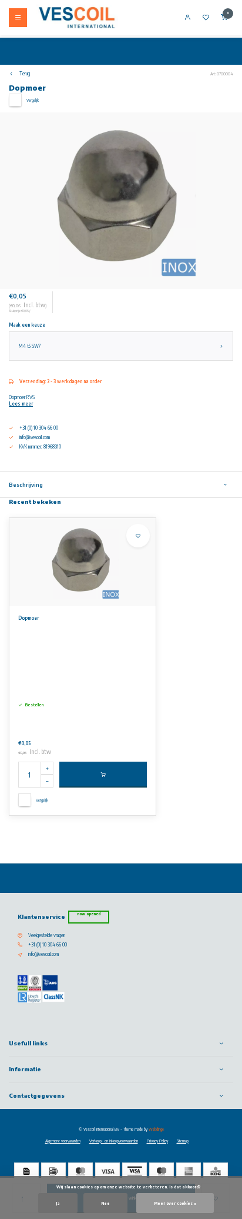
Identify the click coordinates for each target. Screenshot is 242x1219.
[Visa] (107, 1171)
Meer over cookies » (175, 1203)
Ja (58, 1203)
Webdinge (156, 1129)
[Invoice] (26, 1171)
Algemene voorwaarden (62, 1140)
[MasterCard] (80, 1171)
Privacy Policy (157, 1140)
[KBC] (215, 1171)
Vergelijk (32, 100)
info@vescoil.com (34, 437)
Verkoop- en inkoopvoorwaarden (113, 1140)
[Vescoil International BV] (77, 17)
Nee (105, 1203)
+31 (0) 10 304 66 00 (47, 945)
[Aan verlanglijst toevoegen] (138, 535)
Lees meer (21, 404)
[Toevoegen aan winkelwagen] (103, 775)
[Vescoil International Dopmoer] (82, 562)
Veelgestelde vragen (46, 935)
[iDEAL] (53, 1171)
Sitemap (183, 1140)
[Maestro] (161, 1171)
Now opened (88, 914)
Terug (24, 74)
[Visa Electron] (134, 1171)
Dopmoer (28, 618)
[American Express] (188, 1171)
